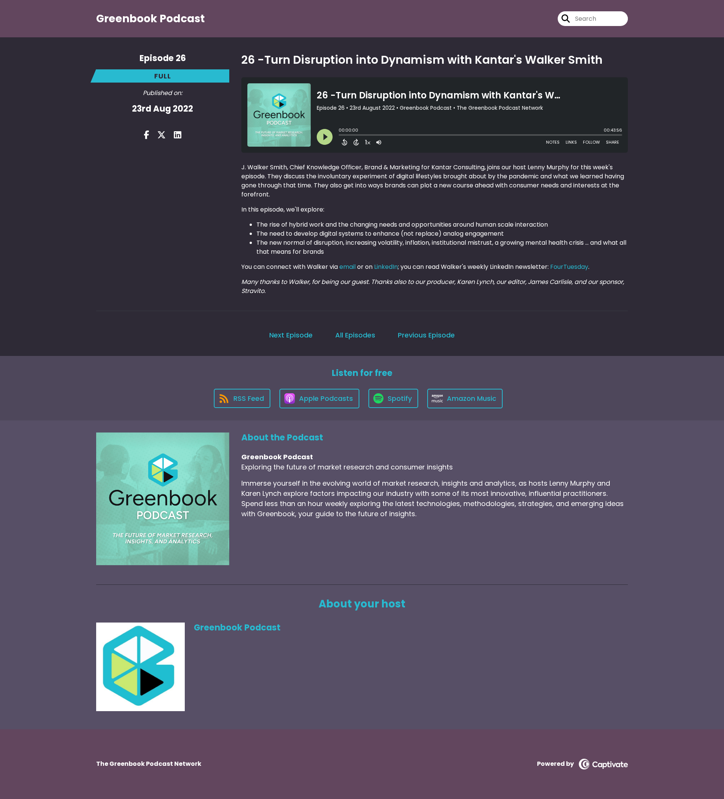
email (347, 266)
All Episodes (355, 335)
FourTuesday (569, 266)
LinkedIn (386, 266)
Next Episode (291, 335)
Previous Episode (426, 335)
